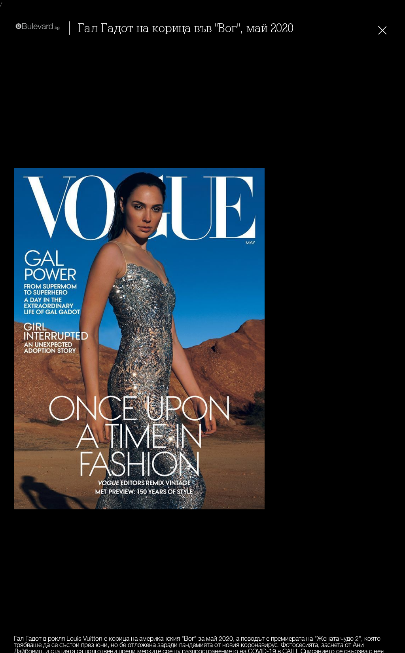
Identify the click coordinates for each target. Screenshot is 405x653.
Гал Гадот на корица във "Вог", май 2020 (185, 28)
